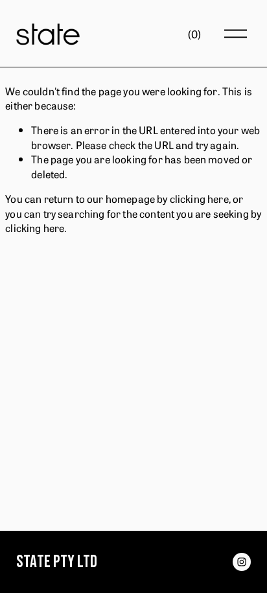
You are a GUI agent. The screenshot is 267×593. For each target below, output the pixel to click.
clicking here (199, 198)
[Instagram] (242, 562)
